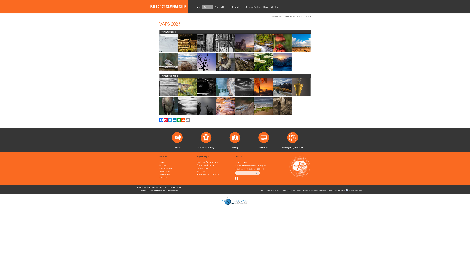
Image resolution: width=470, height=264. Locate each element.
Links (265, 7)
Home (197, 7)
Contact (275, 7)
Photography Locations (208, 174)
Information (235, 7)
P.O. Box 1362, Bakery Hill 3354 (249, 169)
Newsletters (164, 174)
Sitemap (262, 190)
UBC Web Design (340, 190)
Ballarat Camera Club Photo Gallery (289, 16)
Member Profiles (252, 7)
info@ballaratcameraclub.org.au (250, 165)
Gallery (207, 7)
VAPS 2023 (307, 16)
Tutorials (201, 171)
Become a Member (206, 165)
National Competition (207, 162)
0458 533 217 (241, 162)
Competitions (220, 7)
